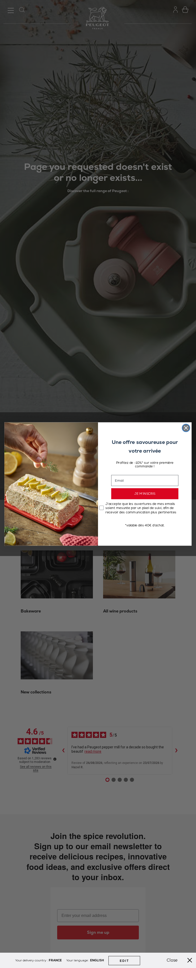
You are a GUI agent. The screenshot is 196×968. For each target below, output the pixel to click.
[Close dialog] (186, 428)
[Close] (189, 960)
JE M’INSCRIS (144, 494)
